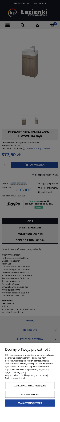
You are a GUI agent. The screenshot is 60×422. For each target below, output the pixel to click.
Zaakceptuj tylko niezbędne (30, 386)
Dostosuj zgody (30, 394)
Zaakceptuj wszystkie (30, 403)
